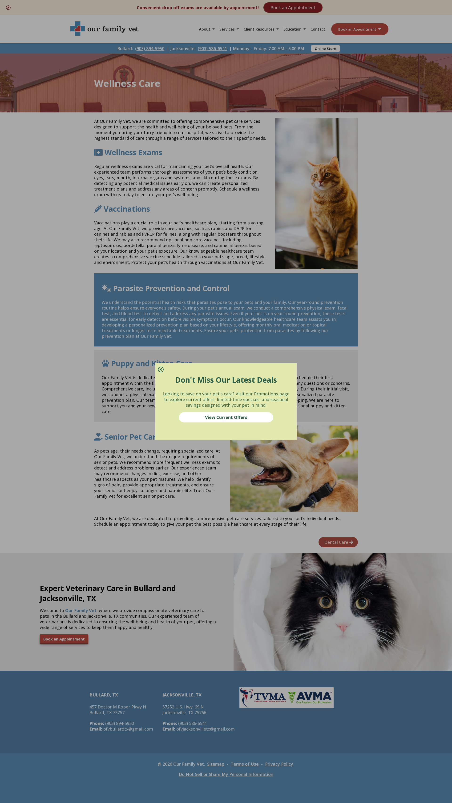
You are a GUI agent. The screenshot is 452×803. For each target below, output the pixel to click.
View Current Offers (226, 417)
